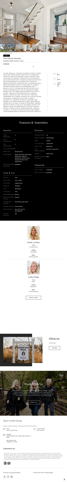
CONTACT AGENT (33, 297)
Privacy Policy (49, 472)
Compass (43, 453)
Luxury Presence (15, 472)
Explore (54, 348)
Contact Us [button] (33, 402)
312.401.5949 (33, 251)
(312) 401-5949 (40, 430)
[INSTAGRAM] (8, 476)
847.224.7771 (33, 286)
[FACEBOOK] (4, 476)
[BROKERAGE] (11, 476)
